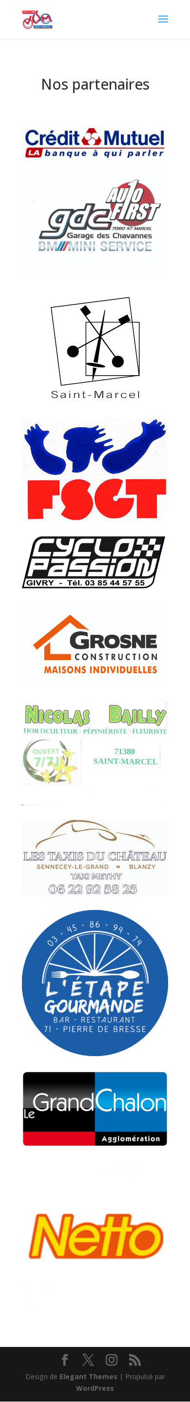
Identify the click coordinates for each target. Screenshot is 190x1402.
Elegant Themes (88, 1376)
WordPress (95, 1388)
